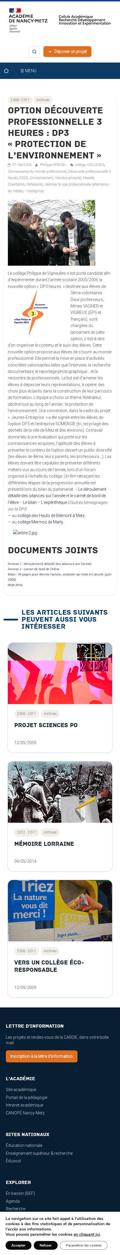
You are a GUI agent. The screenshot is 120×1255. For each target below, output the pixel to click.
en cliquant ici (87, 1234)
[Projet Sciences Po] (60, 673)
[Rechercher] (34, 51)
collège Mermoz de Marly (40, 522)
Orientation (16, 184)
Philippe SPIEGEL (53, 165)
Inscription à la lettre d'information (41, 1056)
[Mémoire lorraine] (60, 792)
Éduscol (13, 1161)
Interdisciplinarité (68, 178)
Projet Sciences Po (46, 725)
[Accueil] (9, 71)
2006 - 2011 (20, 100)
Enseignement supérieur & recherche (39, 1153)
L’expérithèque (54, 502)
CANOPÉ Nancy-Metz (25, 1113)
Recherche (15, 1208)
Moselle (88, 178)
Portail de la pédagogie (26, 1097)
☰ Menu (28, 70)
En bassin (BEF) (20, 1193)
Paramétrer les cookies (84, 1245)
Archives (43, 100)
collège (80, 165)
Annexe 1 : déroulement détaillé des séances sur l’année (50, 564)
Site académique (21, 1089)
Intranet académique (24, 1105)
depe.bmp (15, 585)
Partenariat (35, 184)
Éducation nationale (24, 1145)
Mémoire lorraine (44, 844)
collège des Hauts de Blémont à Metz (50, 515)
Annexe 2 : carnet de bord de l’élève (33, 569)
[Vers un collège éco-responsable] (60, 910)
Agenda (13, 1201)
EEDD (24, 178)
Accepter (18, 1245)
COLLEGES (95, 165)
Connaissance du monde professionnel (37, 172)
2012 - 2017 (26, 832)
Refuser (46, 1245)
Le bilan (30, 502)
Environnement (41, 178)
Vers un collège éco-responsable (49, 966)
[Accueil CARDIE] (60, 23)
